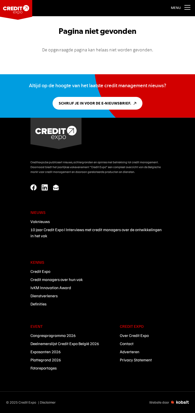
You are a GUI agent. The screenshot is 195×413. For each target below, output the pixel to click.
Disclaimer (48, 402)
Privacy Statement (136, 359)
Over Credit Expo (134, 335)
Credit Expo (40, 271)
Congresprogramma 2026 (53, 335)
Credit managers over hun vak (56, 279)
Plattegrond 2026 (45, 359)
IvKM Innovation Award (50, 287)
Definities (38, 303)
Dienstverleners (44, 295)
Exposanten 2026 (45, 351)
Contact (127, 343)
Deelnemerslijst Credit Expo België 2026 (64, 343)
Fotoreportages (43, 368)
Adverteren (129, 351)
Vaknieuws (40, 221)
